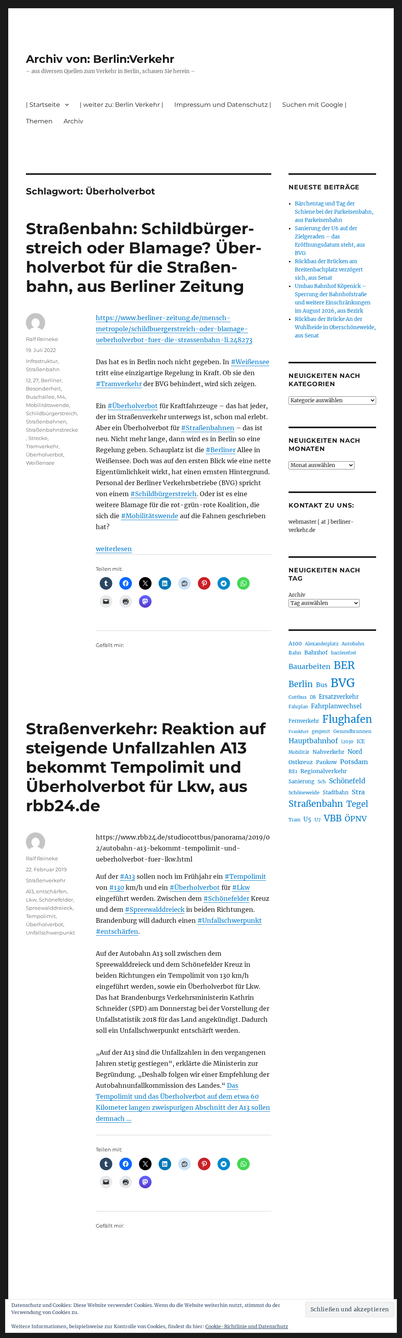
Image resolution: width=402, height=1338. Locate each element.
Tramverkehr (42, 446)
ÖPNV (356, 818)
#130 (116, 887)
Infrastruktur (42, 361)
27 (35, 380)
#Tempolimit (245, 876)
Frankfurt (299, 731)
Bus (321, 685)
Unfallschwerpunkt (50, 932)
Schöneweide (304, 792)
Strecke (38, 438)
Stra (358, 792)
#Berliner (221, 450)
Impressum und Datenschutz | (222, 104)
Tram (294, 820)
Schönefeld (347, 781)
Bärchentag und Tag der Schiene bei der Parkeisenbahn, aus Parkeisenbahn (334, 212)
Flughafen (347, 719)
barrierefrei (343, 653)
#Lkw (241, 887)
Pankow (326, 762)
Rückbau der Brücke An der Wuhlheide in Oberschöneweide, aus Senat (335, 327)
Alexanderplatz (321, 644)
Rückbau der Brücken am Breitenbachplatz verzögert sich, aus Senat (329, 269)
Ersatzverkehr (339, 696)
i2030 (347, 741)
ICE (360, 741)
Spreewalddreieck (49, 908)
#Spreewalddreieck (155, 909)
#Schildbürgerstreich (163, 494)
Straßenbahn (43, 369)
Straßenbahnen (46, 421)
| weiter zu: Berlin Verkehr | (121, 104)
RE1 (293, 771)
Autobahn (353, 644)
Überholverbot (44, 454)
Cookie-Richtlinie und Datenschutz (246, 1326)
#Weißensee (250, 362)
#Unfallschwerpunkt (229, 920)
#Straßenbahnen (207, 428)
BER (344, 665)
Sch (322, 781)
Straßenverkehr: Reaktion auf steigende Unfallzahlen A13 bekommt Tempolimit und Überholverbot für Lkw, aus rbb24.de (145, 767)
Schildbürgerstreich (51, 413)
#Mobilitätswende (149, 516)
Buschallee (40, 397)
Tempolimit (41, 916)
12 (28, 380)
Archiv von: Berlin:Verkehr (100, 59)
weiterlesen (114, 549)
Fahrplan (298, 706)
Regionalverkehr (323, 771)
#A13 (127, 876)
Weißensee (40, 463)
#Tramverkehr (119, 384)
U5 (307, 819)
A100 (295, 643)
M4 (61, 397)
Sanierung (301, 781)
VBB (333, 818)
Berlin (301, 684)
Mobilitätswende (47, 405)
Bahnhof (316, 652)
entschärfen (51, 891)
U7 (317, 820)
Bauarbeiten (310, 666)
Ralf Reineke (42, 339)
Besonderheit (43, 388)
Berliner (51, 380)
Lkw (31, 899)
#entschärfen (117, 931)
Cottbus (298, 697)
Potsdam (354, 762)
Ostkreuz (301, 762)
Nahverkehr (328, 751)
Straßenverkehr (46, 880)
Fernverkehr (304, 721)
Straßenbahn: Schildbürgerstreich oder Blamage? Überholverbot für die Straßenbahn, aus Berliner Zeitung (143, 257)
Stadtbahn (336, 792)
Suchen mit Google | (314, 104)
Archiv (297, 595)
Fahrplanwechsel (336, 706)
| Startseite (43, 104)
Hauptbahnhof (313, 741)
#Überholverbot (133, 406)
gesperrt (321, 731)
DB (313, 697)
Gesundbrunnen (352, 731)
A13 (30, 891)
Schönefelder (56, 899)
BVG (343, 683)
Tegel (357, 804)
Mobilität (299, 752)
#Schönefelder (226, 898)
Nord (354, 751)
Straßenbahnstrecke (52, 430)
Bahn (295, 653)
